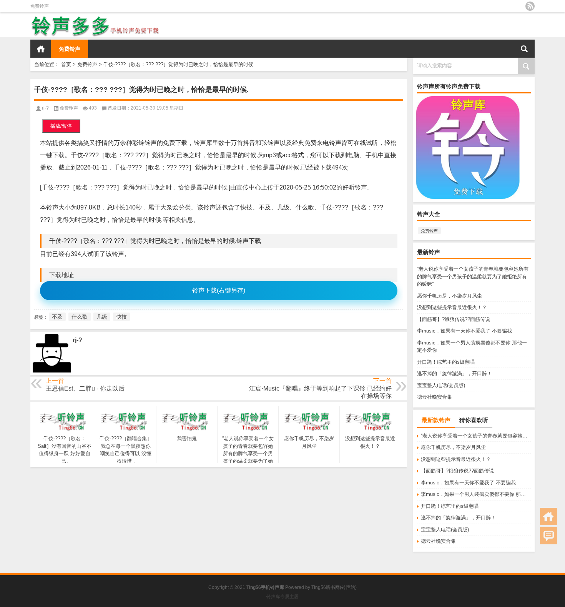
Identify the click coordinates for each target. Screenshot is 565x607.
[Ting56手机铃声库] (95, 17)
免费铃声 (39, 6)
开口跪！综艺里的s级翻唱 (446, 362)
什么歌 (79, 317)
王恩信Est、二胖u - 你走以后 (85, 388)
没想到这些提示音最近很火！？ (452, 307)
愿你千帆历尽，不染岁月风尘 (449, 296)
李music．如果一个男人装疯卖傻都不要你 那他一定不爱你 (476, 494)
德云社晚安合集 (434, 397)
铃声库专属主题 (282, 596)
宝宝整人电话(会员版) (441, 385)
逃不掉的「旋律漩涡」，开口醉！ (454, 373)
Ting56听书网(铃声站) (334, 587)
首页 (40, 49)
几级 (101, 317)
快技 (121, 317)
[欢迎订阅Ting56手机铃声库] (530, 6)
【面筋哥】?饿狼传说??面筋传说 (453, 319)
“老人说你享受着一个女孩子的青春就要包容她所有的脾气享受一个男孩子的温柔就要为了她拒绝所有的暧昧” (472, 276)
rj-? (45, 108)
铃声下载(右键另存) (218, 290)
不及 (57, 317)
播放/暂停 (61, 126)
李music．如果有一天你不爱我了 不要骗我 (464, 331)
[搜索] (524, 49)
